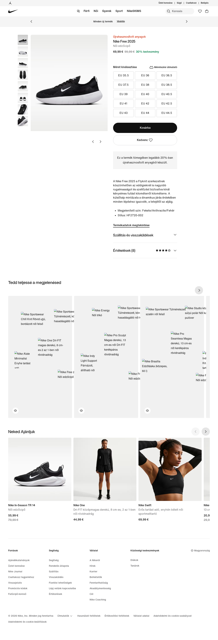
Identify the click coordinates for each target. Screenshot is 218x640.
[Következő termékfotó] (100, 142)
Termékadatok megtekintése (131, 225)
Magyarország (202, 550)
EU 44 (145, 112)
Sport (119, 11)
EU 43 (124, 112)
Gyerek (106, 11)
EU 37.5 (123, 84)
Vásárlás (121, 21)
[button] (23, 51)
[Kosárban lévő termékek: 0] (207, 11)
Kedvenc (142, 140)
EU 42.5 (166, 103)
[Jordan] (10, 3)
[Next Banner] (187, 21)
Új (78, 11)
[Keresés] (169, 11)
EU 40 (145, 94)
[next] (199, 290)
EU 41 (123, 103)
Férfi (87, 11)
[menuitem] (183, 3)
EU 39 (124, 94)
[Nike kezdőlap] (13, 11)
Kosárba (145, 127)
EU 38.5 (166, 84)
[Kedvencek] (200, 11)
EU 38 (145, 84)
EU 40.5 (166, 94)
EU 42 (145, 103)
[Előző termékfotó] (93, 142)
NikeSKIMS (134, 11)
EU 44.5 (166, 112)
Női (96, 11)
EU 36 (145, 75)
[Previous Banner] (31, 21)
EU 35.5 (123, 75)
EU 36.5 (166, 75)
